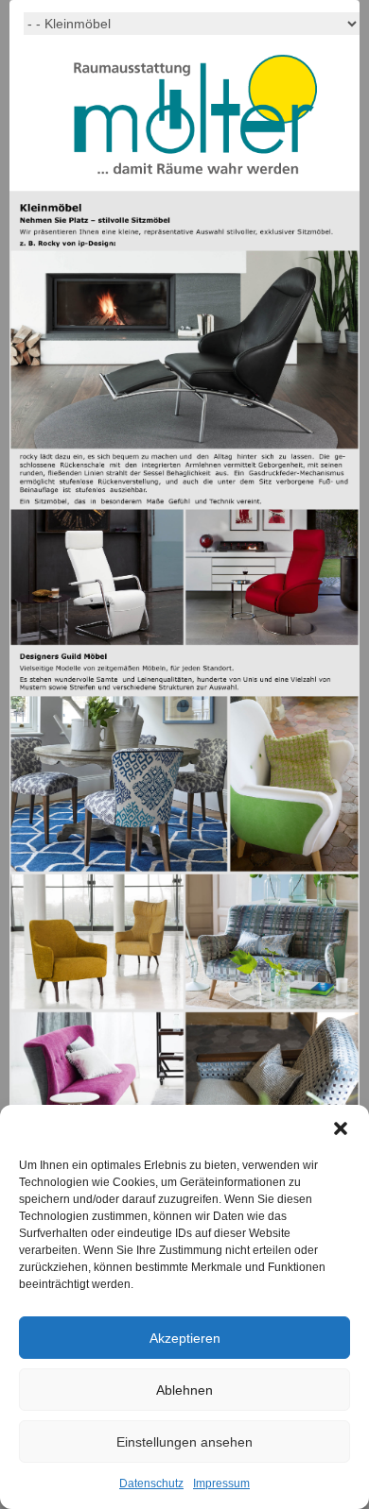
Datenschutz (151, 1483)
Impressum (221, 1483)
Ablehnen (184, 1390)
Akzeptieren (184, 1338)
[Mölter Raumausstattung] (194, 118)
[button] (340, 1128)
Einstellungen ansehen (184, 1442)
